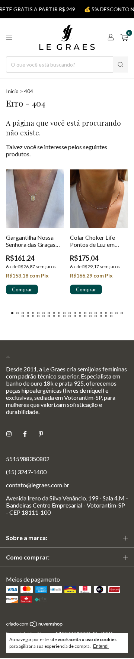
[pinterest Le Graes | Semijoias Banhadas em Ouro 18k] (41, 433)
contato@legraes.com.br (37, 484)
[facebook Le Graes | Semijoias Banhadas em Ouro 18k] (25, 433)
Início (12, 91)
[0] (124, 37)
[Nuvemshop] (35, 625)
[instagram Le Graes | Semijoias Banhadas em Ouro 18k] (9, 433)
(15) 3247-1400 (26, 471)
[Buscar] (120, 64)
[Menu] (9, 37)
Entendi (101, 646)
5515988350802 (28, 458)
